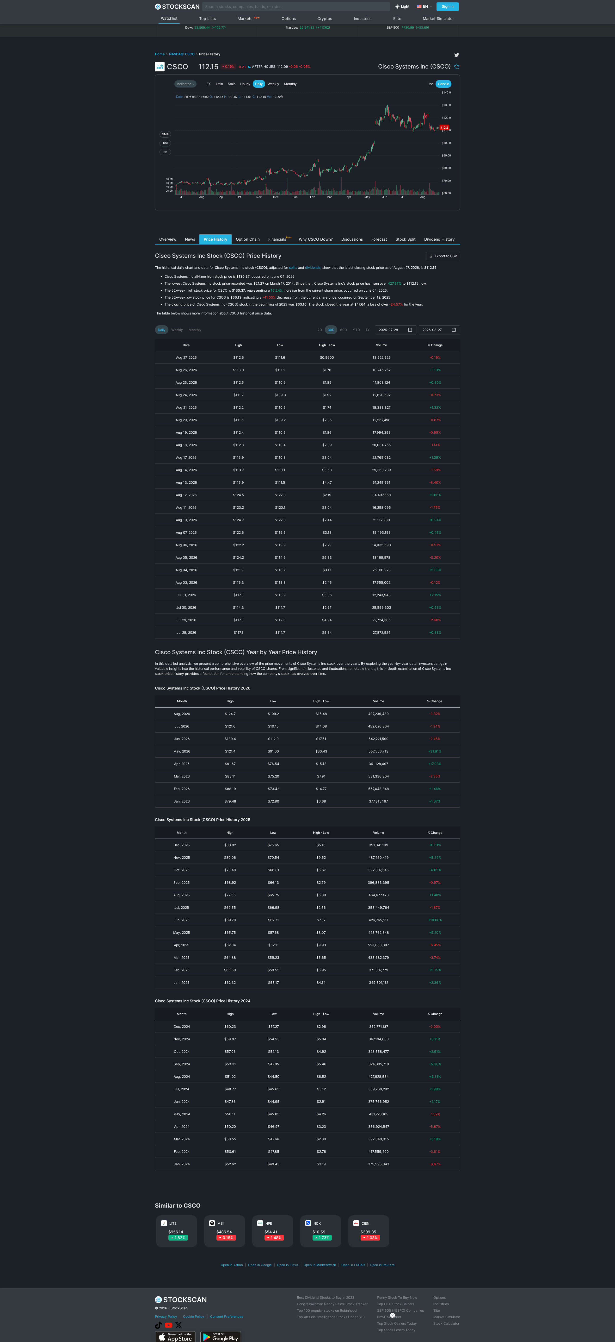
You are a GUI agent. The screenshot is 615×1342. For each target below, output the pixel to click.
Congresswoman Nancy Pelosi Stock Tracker (332, 1304)
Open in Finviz (287, 1265)
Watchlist (169, 18)
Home (160, 54)
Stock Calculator (446, 1323)
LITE (172, 1223)
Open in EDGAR (353, 1265)
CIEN (365, 1223)
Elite (397, 18)
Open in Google (260, 1265)
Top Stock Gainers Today (397, 1323)
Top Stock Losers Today (396, 1330)
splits (293, 267)
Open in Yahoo (232, 1265)
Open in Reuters (382, 1265)
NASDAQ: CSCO (182, 54)
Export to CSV (446, 256)
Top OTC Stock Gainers (395, 1304)
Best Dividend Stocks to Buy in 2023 (325, 1297)
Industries (362, 18)
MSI (220, 1223)
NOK (317, 1223)
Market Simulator (438, 18)
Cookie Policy (193, 1316)
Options (289, 18)
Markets (249, 18)
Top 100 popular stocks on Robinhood (327, 1310)
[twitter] (456, 55)
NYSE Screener (389, 1317)
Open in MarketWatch (320, 1265)
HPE (268, 1223)
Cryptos (324, 18)
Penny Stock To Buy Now (397, 1297)
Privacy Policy (166, 1316)
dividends (312, 267)
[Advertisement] (307, 223)
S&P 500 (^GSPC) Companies (400, 1310)
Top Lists (207, 18)
